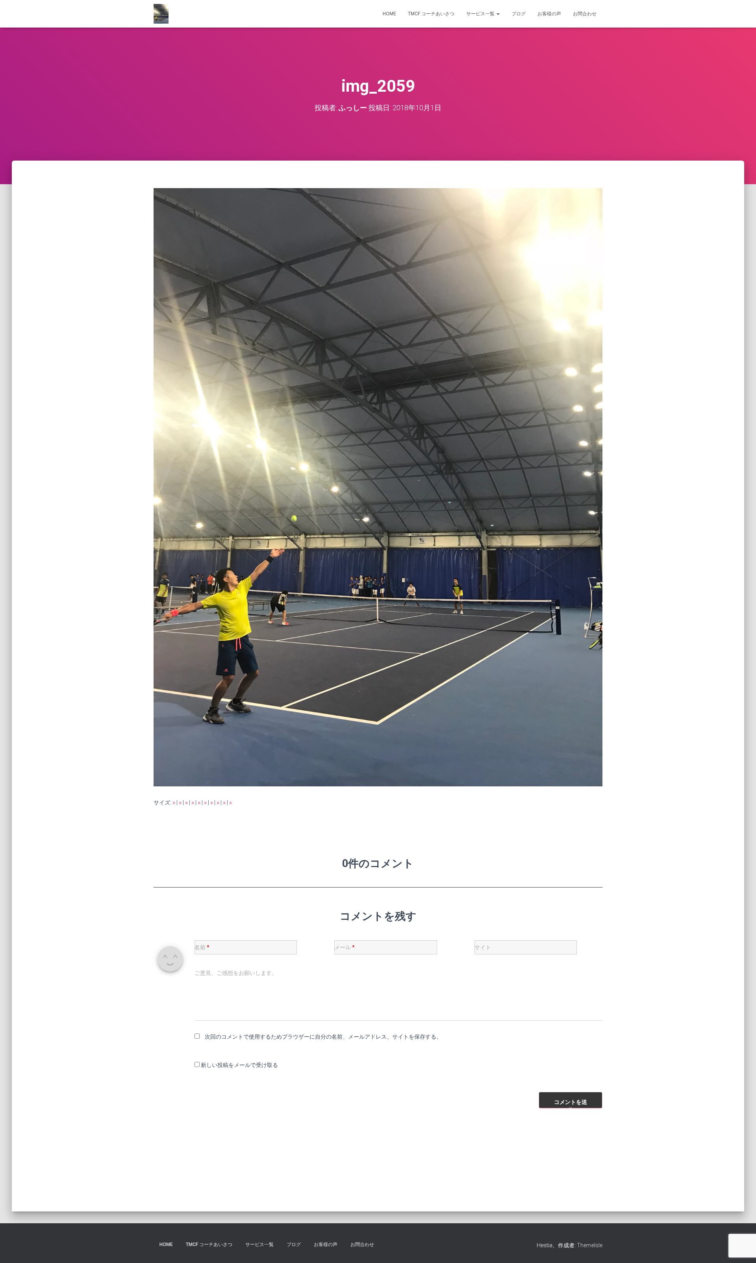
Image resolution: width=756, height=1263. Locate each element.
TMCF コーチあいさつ (431, 14)
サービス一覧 (481, 14)
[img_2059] (378, 487)
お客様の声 (549, 14)
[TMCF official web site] (161, 14)
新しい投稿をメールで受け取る (239, 1065)
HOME (389, 14)
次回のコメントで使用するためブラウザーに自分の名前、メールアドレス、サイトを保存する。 (323, 1037)
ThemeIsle (589, 1245)
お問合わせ (585, 14)
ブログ (518, 14)
